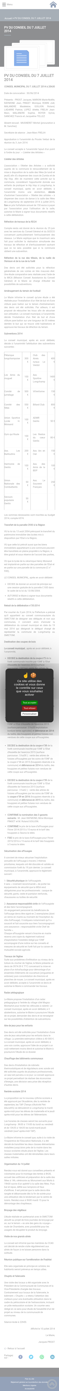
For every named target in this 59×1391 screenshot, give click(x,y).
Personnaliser (29, 714)
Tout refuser (30, 708)
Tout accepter (29, 702)
